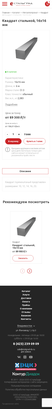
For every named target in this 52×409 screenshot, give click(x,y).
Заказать (23, 258)
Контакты (26, 319)
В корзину (13, 141)
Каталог (26, 291)
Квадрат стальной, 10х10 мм (23, 246)
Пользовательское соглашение (26, 386)
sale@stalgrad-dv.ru (26, 349)
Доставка (26, 298)
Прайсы (26, 305)
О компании (26, 308)
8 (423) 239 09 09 (26, 343)
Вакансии (26, 315)
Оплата (26, 301)
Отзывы (26, 312)
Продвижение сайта (10, 404)
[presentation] (22, 271)
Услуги (26, 295)
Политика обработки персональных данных (26, 389)
